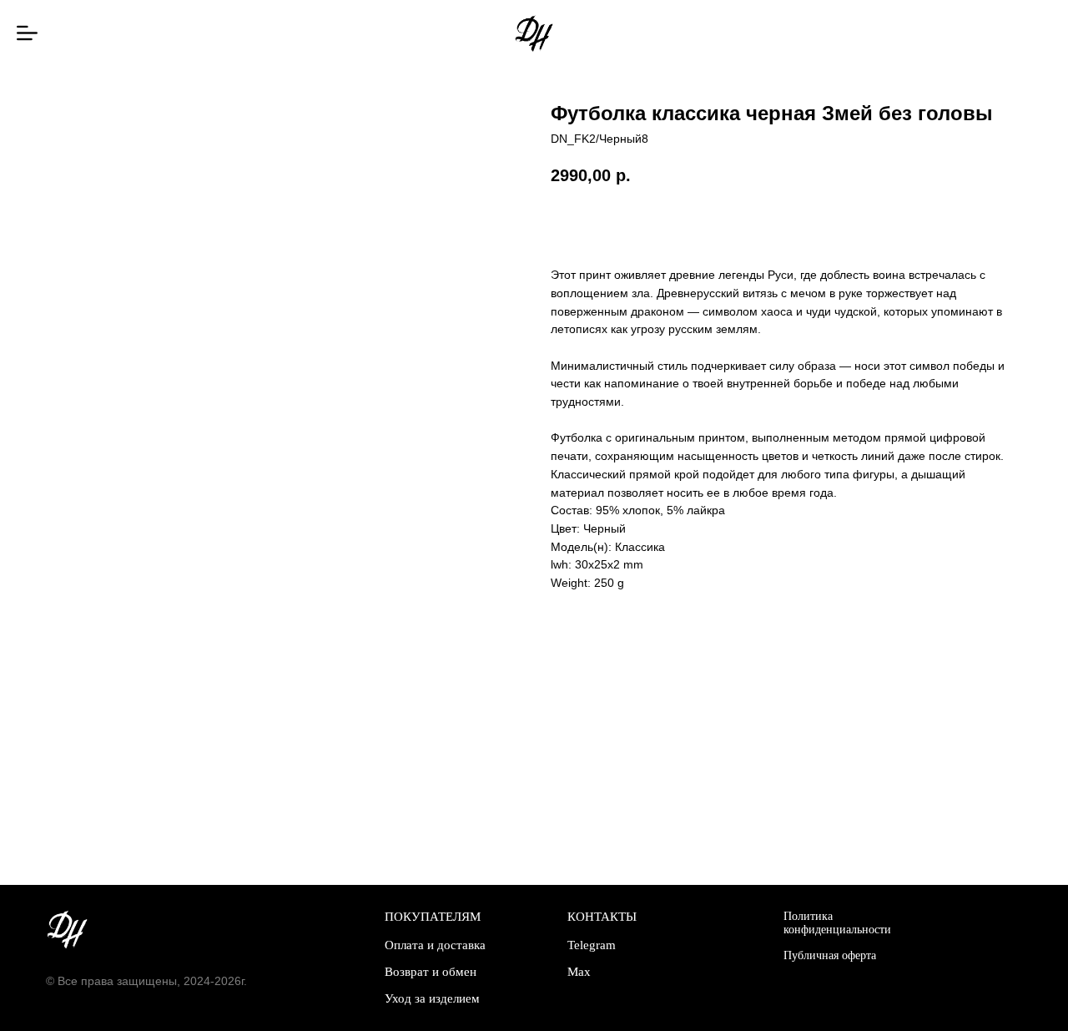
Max (579, 971)
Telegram (591, 945)
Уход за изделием (432, 998)
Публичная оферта (829, 955)
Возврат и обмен (430, 971)
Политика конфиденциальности (837, 923)
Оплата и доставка (435, 945)
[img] (27, 33)
